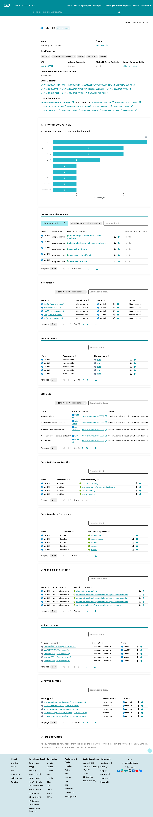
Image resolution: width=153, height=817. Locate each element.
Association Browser (34, 809)
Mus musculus (102, 45)
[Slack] (122, 770)
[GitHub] (130, 770)
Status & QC (34, 778)
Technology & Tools (112, 6)
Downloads (34, 763)
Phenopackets (71, 796)
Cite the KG (34, 793)
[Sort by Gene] (47, 231)
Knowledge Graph (82, 6)
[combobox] (76, 12)
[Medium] (126, 770)
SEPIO (49, 793)
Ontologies (97, 6)
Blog (102, 770)
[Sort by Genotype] (52, 698)
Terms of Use (35, 789)
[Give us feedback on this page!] (150, 750)
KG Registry (88, 777)
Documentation (36, 786)
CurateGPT (70, 792)
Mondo (50, 763)
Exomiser (69, 766)
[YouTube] (136, 770)
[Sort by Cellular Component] (108, 531)
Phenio (50, 778)
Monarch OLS (88, 763)
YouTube (104, 778)
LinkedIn (104, 774)
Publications (16, 778)
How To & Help (35, 782)
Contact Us (16, 774)
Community (145, 6)
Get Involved (106, 763)
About (70, 6)
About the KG (35, 797)
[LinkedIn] (133, 770)
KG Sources (34, 801)
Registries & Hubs (131, 6)
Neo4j (32, 770)
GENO (49, 789)
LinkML (67, 774)
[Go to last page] (88, 268)
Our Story (15, 763)
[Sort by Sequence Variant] (59, 642)
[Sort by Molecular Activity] (97, 479)
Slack (103, 767)
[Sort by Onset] (146, 231)
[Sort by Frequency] (136, 231)
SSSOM (68, 777)
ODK (66, 785)
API (30, 767)
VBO (49, 786)
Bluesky (103, 782)
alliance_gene (130, 66)
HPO (49, 774)
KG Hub (86, 773)
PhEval (67, 770)
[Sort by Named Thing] (108, 356)
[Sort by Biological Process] (91, 587)
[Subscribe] (118, 770)
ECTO (49, 797)
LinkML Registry (89, 781)
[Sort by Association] (63, 231)
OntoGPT (69, 789)
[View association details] (118, 237)
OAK (66, 781)
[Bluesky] (140, 770)
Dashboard (34, 804)
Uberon (50, 767)
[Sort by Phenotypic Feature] (86, 231)
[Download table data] (96, 268)
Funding (14, 782)
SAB (12, 770)
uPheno (50, 770)
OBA (49, 782)
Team (13, 767)
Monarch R (34, 774)
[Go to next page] (83, 268)
